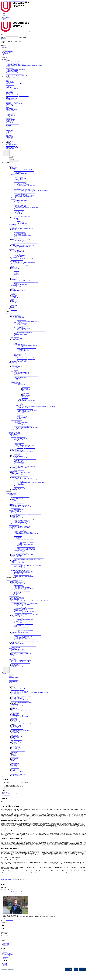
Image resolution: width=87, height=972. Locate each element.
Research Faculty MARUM (12, 144)
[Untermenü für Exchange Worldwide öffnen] (26, 399)
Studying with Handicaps (11, 113)
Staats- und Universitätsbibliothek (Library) (15, 90)
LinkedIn (5, 965)
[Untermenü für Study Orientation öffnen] (19, 337)
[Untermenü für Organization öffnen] (14, 249)
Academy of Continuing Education (13, 79)
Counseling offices (10, 82)
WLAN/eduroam (9, 141)
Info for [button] (5, 673)
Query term (3, 37)
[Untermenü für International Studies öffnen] (20, 382)
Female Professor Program (11, 146)
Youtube (5, 963)
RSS (2, 921)
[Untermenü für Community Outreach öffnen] (18, 642)
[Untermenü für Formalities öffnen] (16, 371)
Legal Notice (6, 943)
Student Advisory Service (11, 109)
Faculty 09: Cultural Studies (12, 71)
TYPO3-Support (9, 920)
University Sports (9, 130)
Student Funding (9, 81)
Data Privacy (6, 944)
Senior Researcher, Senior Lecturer (13, 147)
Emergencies (8, 135)
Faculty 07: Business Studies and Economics (15, 69)
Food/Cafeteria (9, 129)
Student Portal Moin (10, 105)
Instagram (5, 964)
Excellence (8, 143)
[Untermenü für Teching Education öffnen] (22, 327)
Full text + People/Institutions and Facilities (11, 41)
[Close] (6, 492)
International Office (10, 85)
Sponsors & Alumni (7, 52)
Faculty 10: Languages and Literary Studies (15, 72)
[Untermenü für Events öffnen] (20, 221)
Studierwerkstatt (9, 92)
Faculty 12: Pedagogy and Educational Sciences (16, 75)
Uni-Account (9, 138)
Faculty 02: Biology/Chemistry (12, 63)
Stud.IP (7, 107)
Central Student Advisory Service (13, 94)
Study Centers (9, 91)
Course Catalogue (10, 114)
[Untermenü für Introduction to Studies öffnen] (21, 366)
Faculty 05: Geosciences (11, 66)
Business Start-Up (10, 122)
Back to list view (4, 918)
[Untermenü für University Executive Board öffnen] (23, 250)
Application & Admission (11, 98)
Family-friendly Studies (11, 99)
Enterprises (5, 53)
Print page (3, 922)
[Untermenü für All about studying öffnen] (17, 471)
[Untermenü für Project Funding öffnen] (18, 465)
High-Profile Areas (10, 148)
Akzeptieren (82, 969)
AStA (7, 80)
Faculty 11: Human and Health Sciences (14, 74)
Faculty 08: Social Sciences (12, 70)
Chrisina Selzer (7, 803)
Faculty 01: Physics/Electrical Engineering (15, 61)
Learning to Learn (10, 110)
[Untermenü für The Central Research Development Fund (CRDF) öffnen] (33, 519)
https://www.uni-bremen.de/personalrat (9, 879)
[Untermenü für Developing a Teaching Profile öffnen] (25, 437)
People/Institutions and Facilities (9, 40)
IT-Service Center (10, 86)
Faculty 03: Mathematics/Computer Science (15, 64)
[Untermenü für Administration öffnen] (18, 261)
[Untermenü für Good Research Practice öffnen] (22, 564)
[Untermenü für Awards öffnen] (15, 199)
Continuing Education (8, 51)
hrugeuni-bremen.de (13, 891)
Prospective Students (7, 50)
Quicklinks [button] (5, 685)
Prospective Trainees (13, 680)
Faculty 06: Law (9, 68)
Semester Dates (9, 104)
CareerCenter (9, 118)
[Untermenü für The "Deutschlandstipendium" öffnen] (24, 602)
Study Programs (9, 108)
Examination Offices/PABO (12, 102)
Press (4, 54)
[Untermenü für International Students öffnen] (21, 420)
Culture (7, 132)
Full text (4, 38)
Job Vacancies (9, 125)
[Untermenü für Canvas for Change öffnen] (23, 618)
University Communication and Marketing (15, 83)
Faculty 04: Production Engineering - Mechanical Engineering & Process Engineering (24, 65)
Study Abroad (9, 111)
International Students (10, 100)
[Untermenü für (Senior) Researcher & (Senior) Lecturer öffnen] (29, 239)
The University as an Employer (12, 124)
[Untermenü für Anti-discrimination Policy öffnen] (26, 182)
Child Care (8, 126)
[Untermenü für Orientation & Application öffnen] (20, 315)
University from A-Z (10, 77)
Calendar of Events (10, 140)
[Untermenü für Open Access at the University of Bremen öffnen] (29, 497)
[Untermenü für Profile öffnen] (12, 166)
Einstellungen (69, 969)
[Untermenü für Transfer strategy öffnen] (19, 188)
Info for (5, 47)
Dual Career (8, 121)
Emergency (5, 945)
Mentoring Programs (10, 119)
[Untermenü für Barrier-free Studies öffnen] (20, 477)
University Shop (9, 137)
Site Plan (8, 133)
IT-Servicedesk (9, 131)
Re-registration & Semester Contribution (14, 103)
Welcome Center (9, 93)
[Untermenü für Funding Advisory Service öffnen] (23, 530)
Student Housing (9, 136)
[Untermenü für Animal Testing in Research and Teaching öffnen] (29, 570)
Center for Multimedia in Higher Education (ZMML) (17, 96)
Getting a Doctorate (10, 120)
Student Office (9, 87)
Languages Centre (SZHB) (12, 88)
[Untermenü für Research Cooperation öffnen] (18, 596)
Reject (75, 969)
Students (5, 48)
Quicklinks (5, 59)
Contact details (4, 938)
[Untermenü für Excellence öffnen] (13, 504)
